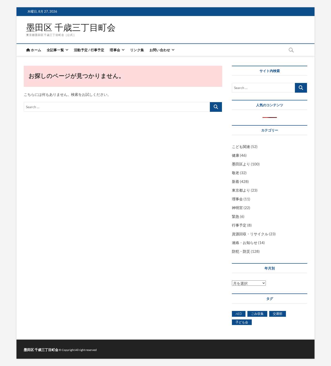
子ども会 (242, 322)
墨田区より (241, 164)
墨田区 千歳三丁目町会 (71, 27)
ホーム (35, 50)
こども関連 (241, 146)
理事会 (115, 50)
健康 (235, 155)
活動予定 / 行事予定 (89, 50)
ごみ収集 (257, 314)
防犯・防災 (241, 251)
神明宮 (237, 207)
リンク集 (137, 50)
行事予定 (239, 225)
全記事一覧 (55, 50)
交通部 (277, 314)
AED (239, 314)
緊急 (235, 216)
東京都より (241, 190)
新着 (235, 181)
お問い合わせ (160, 50)
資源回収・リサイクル (250, 234)
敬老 (235, 173)
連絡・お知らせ (244, 242)
